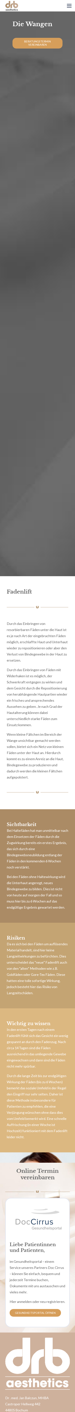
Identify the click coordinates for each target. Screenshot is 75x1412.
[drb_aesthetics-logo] (11, 5)
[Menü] (69, 6)
